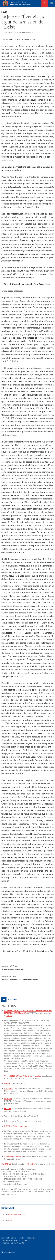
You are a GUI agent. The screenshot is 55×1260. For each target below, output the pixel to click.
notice (9, 1015)
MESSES (8, 1083)
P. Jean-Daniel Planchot (23, 32)
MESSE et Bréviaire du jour (16, 1126)
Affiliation (8, 1088)
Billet (4, 12)
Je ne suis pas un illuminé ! (12, 968)
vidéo (31, 1121)
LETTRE (7, 1108)
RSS (10, 1220)
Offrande (8, 1098)
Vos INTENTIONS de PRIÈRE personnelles (22, 1076)
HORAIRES (6, 1164)
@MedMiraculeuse (12, 1156)
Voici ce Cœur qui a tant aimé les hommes (19, 978)
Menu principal (51, 3)
